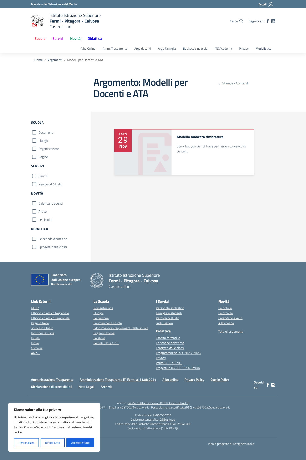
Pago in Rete (40, 323)
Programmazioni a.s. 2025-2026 (178, 352)
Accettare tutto (80, 442)
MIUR (35, 307)
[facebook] (268, 21)
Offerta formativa (168, 337)
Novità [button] (75, 38)
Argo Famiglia (167, 48)
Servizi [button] (57, 38)
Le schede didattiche (53, 238)
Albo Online (88, 48)
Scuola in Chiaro (42, 328)
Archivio (106, 386)
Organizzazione (49, 148)
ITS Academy (223, 48)
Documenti (46, 132)
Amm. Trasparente (115, 48)
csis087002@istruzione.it (133, 407)
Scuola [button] (40, 38)
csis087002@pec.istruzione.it (211, 407)
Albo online (226, 323)
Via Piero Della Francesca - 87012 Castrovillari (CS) (158, 403)
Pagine (43, 156)
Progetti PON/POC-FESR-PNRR (178, 367)
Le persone (101, 317)
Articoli (43, 211)
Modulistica (263, 48)
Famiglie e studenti (169, 312)
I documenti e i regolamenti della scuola (120, 328)
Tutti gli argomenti (230, 331)
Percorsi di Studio (50, 184)
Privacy (244, 48)
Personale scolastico (170, 307)
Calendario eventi (51, 203)
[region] (54, 427)
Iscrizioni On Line (42, 333)
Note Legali (86, 386)
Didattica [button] (95, 38)
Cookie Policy (219, 379)
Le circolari (46, 219)
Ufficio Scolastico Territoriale (50, 317)
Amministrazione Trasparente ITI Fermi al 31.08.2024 (118, 379)
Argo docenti (142, 48)
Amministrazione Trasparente (52, 379)
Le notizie (225, 307)
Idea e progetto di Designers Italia (231, 443)
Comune (36, 348)
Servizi (43, 175)
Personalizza (26, 442)
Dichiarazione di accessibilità (51, 386)
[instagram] (273, 21)
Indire (35, 343)
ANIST (35, 353)
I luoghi (44, 140)
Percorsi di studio (167, 317)
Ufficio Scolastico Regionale (50, 312)
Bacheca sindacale (195, 48)
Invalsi (35, 338)
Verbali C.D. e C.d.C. (106, 343)
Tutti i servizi (164, 323)
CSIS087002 (167, 419)
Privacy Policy (194, 379)
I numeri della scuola (107, 323)
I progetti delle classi (53, 246)
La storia (99, 338)
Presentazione (103, 307)
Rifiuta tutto (52, 442)
